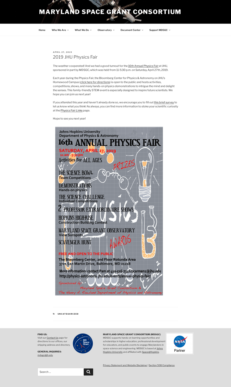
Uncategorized (68, 314)
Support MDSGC (158, 30)
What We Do (82, 30)
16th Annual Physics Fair (143, 66)
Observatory (105, 30)
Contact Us (52, 337)
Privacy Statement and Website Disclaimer (125, 365)
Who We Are (59, 30)
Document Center (131, 30)
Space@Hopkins (150, 352)
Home (42, 30)
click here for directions (95, 82)
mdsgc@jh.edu (45, 355)
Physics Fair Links (72, 110)
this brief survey (164, 102)
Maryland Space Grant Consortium (110, 12)
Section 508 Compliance (162, 365)
